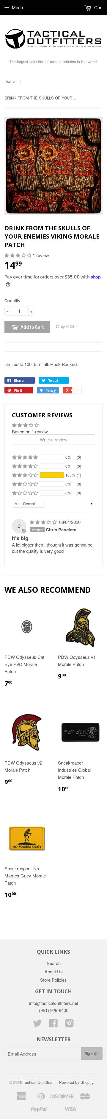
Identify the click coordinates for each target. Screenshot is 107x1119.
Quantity (12, 301)
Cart (98, 7)
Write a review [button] (53, 439)
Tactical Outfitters (38, 1082)
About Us (54, 971)
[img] (44, 522)
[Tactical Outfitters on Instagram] (69, 1025)
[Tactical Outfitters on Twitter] (37, 1025)
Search (54, 963)
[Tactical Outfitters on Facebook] (53, 1025)
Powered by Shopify (76, 1082)
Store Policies (53, 980)
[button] (18, 255)
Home (9, 81)
